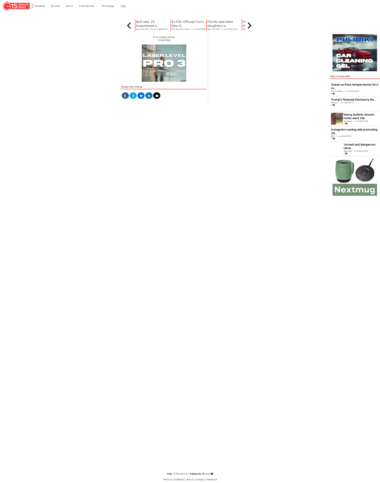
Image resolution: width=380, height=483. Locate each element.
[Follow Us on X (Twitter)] (203, 473)
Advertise (212, 479)
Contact (199, 479)
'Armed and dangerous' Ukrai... (360, 146)
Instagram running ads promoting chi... (354, 131)
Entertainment (87, 5)
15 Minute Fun (180, 473)
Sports (69, 5)
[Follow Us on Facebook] (212, 473)
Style (123, 5)
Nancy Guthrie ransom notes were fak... (359, 116)
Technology (107, 5)
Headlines (40, 5)
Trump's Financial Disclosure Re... (353, 99)
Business (55, 5)
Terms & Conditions (173, 479)
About (189, 479)
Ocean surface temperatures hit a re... (354, 86)
